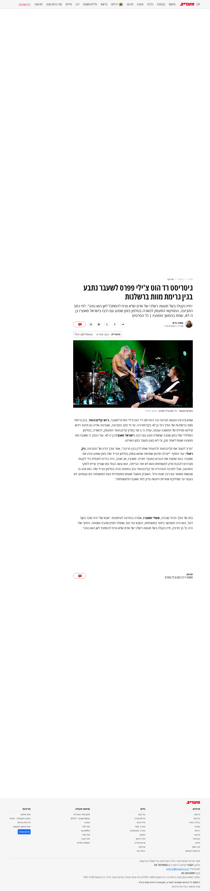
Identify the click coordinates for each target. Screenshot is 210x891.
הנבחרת (161, 4)
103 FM (86, 826)
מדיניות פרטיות (24, 822)
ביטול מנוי (141, 850)
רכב (77, 4)
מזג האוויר (196, 846)
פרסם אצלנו (140, 818)
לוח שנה (39, 4)
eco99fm (85, 830)
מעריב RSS (140, 826)
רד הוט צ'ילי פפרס (174, 577)
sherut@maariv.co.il (177, 869)
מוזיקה (170, 279)
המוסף (142, 834)
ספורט (140, 4)
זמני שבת (85, 838)
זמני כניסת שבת (54, 4)
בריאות (104, 4)
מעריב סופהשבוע (137, 830)
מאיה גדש (177, 323)
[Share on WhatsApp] (99, 324)
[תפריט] (198, 4)
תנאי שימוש (26, 814)
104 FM (86, 834)
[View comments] (79, 324)
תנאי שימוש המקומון (22, 826)
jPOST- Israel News (80, 818)
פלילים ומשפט (90, 4)
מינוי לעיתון (140, 838)
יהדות (197, 842)
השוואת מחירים (83, 842)
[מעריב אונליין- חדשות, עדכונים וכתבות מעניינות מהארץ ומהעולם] (187, 4)
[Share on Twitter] (107, 324)
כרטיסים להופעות (192, 850)
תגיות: (189, 574)
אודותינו (142, 846)
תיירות (69, 4)
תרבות (130, 4)
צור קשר (141, 814)
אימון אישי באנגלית (82, 814)
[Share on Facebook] (115, 324)
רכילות (114, 4)
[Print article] (91, 324)
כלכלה (150, 4)
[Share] (123, 324)
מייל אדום (141, 822)
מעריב (190, 279)
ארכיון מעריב (139, 842)
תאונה (189, 577)
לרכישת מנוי (24, 4)
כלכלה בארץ (194, 822)
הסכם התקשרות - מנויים (20, 818)
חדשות (172, 4)
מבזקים (197, 818)
